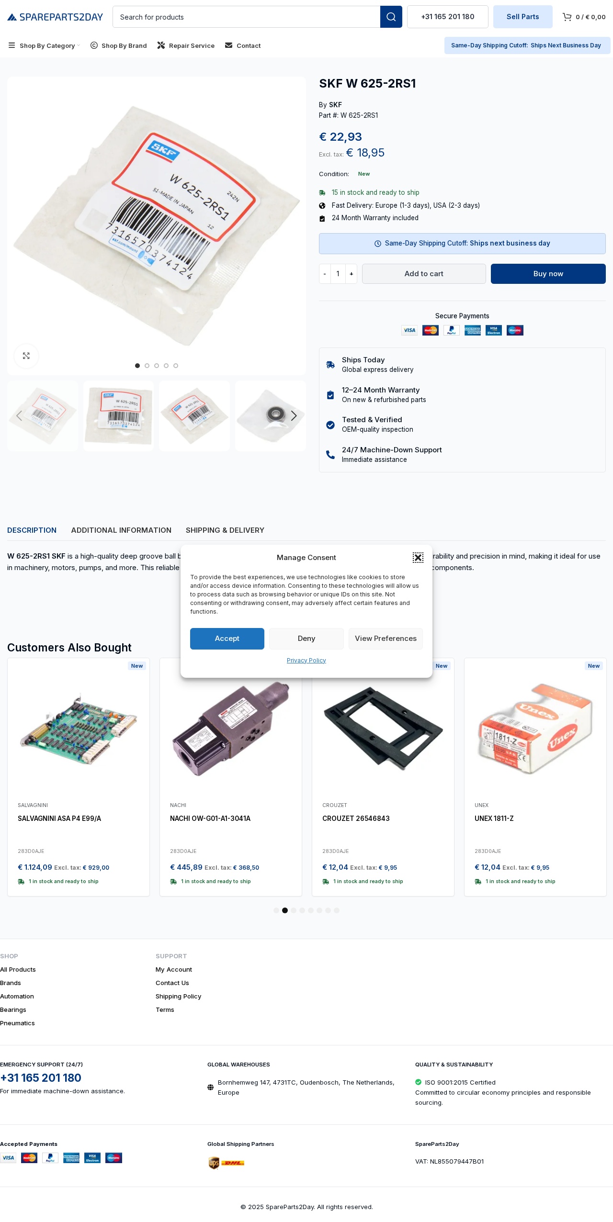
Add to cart (424, 273)
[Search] (391, 17)
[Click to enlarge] (26, 356)
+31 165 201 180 (448, 16)
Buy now (548, 273)
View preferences (386, 638)
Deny (307, 638)
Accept (227, 638)
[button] (418, 557)
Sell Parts (523, 16)
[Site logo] (55, 16)
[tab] (32, 530)
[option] (137, 365)
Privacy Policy (306, 660)
